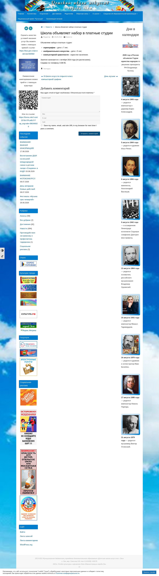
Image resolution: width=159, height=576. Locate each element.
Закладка (46, 69)
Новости (49, 27)
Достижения (25, 224)
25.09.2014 (58, 37)
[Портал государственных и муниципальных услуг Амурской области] (28, 356)
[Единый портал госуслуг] (28, 348)
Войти (22, 532)
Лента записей (26, 536)
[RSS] (30, 28)
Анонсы (23, 216)
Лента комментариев (29, 540)
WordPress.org (26, 545)
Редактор (46, 37)
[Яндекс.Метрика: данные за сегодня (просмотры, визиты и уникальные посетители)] (28, 330)
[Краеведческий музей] (28, 298)
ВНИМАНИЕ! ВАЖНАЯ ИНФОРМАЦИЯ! (27, 145)
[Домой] (42, 27)
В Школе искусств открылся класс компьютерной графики (57, 77)
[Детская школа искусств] (28, 290)
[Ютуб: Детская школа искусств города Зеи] (26, 28)
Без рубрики (25, 220)
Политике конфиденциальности (67, 573)
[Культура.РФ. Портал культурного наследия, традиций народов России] (28, 317)
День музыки (110, 76)
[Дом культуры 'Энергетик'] (28, 283)
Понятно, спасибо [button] (149, 572)
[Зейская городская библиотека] (28, 305)
